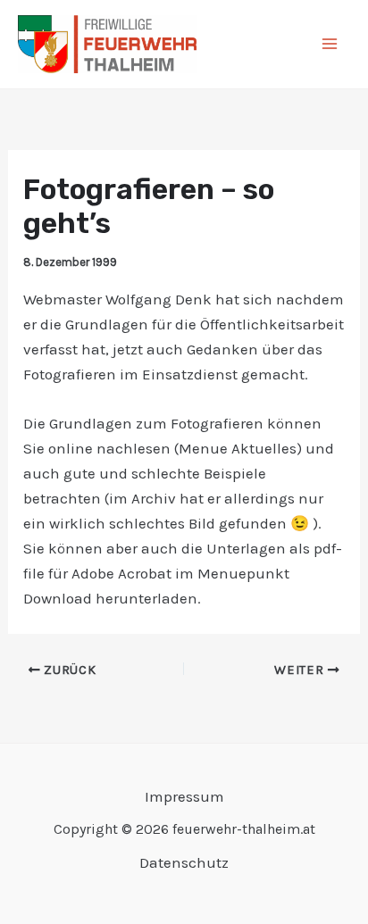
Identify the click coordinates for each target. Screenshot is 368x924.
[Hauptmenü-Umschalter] (330, 44)
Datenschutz (184, 862)
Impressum (184, 796)
